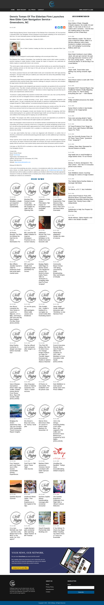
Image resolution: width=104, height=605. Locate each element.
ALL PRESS (31, 9)
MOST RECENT (21, 9)
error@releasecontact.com (55, 170)
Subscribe (81, 592)
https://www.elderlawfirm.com (22, 162)
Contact (48, 591)
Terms (47, 584)
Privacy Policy (50, 587)
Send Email (16, 155)
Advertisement (50, 589)
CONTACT (41, 9)
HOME (13, 9)
